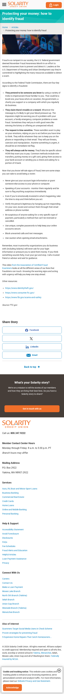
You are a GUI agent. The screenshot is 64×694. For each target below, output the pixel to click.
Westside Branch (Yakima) (14, 608)
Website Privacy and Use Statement (34, 681)
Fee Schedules (8, 546)
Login (56, 5)
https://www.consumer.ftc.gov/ (20, 293)
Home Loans (8, 505)
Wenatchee (46, 653)
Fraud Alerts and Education (14, 550)
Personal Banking (10, 514)
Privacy (5, 563)
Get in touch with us (32, 409)
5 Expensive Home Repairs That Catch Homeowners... (27, 637)
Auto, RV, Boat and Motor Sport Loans (19, 488)
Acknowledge (12, 687)
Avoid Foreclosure (10, 534)
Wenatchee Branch (11, 612)
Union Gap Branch (10, 604)
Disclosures (7, 538)
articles (14, 27)
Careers (5, 579)
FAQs (4, 542)
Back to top (30, 366)
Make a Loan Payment (12, 587)
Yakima (36, 653)
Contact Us (7, 583)
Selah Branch (8, 599)
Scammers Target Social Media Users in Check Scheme (27, 628)
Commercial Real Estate (13, 497)
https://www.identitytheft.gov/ (19, 288)
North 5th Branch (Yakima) (14, 595)
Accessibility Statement (13, 529)
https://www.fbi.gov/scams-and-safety (23, 297)
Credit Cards (8, 501)
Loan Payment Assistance (14, 559)
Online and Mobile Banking (14, 509)
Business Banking (10, 493)
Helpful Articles (9, 554)
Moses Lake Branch (11, 591)
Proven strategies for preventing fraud (19, 633)
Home (5, 27)
